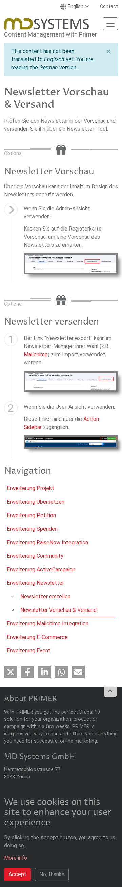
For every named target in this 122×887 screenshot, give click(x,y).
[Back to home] (46, 24)
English (75, 6)
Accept (17, 874)
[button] (109, 51)
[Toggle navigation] (110, 23)
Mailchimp (36, 354)
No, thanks (51, 874)
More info (15, 858)
